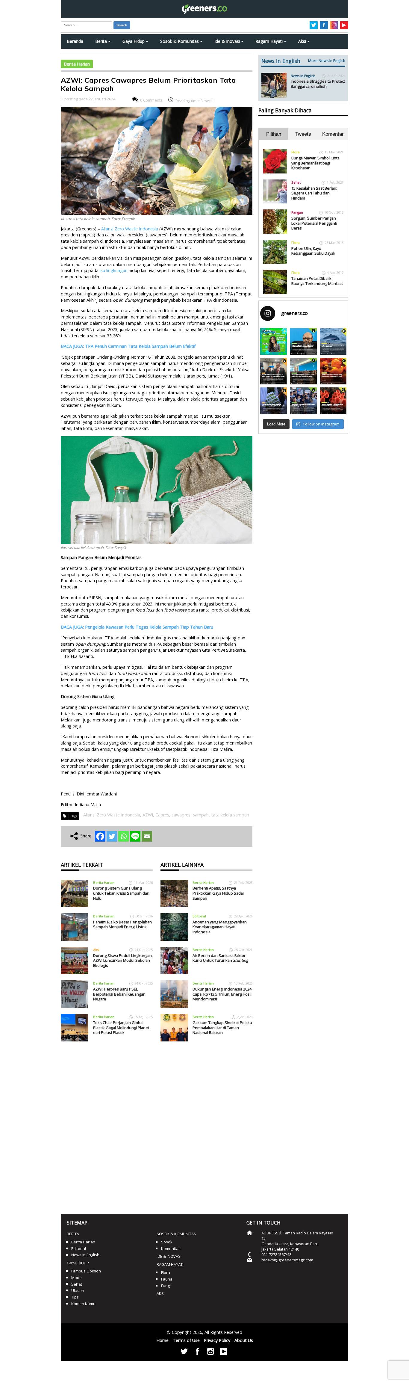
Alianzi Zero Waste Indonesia (129, 229)
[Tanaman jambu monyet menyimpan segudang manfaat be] (333, 371)
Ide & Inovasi (227, 41)
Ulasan (77, 1290)
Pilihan (273, 134)
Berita (101, 41)
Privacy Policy (217, 1340)
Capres (162, 815)
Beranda (75, 41)
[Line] (135, 836)
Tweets (303, 134)
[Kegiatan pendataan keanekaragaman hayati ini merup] (273, 400)
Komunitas (171, 1248)
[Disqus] (156, 1125)
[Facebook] (100, 836)
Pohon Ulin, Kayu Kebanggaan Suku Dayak (313, 251)
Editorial (199, 916)
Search (121, 25)
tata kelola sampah (230, 815)
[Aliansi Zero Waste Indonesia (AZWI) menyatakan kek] (303, 371)
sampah (201, 815)
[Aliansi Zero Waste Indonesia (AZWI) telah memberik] (303, 400)
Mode (76, 1277)
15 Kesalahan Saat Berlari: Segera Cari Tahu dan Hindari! (314, 193)
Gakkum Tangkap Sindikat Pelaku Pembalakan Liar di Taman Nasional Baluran (222, 1027)
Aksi (302, 41)
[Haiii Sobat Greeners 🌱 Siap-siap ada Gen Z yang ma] (273, 341)
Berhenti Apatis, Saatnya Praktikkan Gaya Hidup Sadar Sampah (218, 893)
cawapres (181, 815)
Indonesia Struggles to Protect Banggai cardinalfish (318, 83)
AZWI (148, 815)
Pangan (297, 212)
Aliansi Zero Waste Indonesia (111, 815)
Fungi (166, 1285)
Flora (295, 152)
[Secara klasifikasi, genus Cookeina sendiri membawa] (333, 400)
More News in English (326, 60)
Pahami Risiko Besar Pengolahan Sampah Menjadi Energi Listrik (122, 924)
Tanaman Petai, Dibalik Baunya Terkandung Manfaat (317, 281)
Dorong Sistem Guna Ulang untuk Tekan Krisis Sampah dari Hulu (121, 893)
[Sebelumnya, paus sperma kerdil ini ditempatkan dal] (333, 341)
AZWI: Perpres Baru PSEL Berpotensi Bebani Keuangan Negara (119, 994)
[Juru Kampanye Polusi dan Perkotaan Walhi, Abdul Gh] (303, 341)
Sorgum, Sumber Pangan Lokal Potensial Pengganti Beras (314, 223)
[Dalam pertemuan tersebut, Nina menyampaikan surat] (273, 371)
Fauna (166, 1279)
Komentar (333, 134)
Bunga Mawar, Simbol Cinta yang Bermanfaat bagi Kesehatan (315, 162)
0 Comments (151, 100)
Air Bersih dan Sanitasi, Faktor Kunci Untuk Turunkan (220, 958)
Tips (75, 1297)
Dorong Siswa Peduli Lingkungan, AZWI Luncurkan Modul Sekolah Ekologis (123, 960)
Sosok (166, 1242)
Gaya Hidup (134, 41)
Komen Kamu (83, 1303)
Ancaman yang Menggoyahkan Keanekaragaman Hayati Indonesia (220, 926)
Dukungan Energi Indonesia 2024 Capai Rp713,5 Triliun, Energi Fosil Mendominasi (222, 994)
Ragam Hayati (269, 41)
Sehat (296, 182)
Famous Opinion (86, 1271)
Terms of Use (186, 1340)
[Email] (147, 836)
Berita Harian (77, 64)
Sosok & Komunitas (180, 41)
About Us (243, 1340)
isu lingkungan (114, 270)
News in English (303, 75)
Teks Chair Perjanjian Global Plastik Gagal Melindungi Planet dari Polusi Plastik (121, 1027)
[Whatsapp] (123, 836)
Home (162, 1340)
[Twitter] (112, 836)
